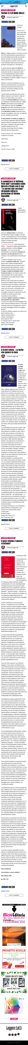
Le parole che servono (8, 244)
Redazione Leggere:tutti (12, 17)
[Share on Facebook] (5, 22)
